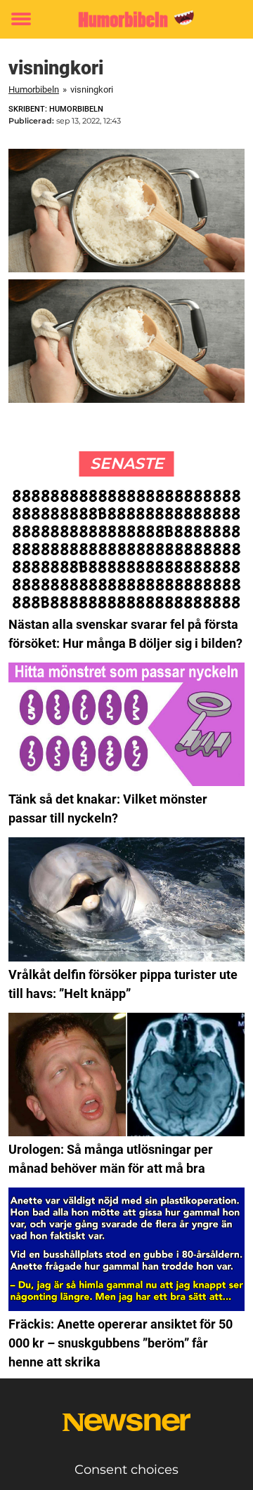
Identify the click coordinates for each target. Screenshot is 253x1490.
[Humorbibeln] (126, 19)
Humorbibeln (33, 89)
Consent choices (126, 1469)
